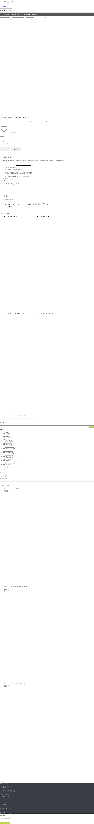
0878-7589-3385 (6, 2)
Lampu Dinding (30, 17)
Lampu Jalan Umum (7, 452)
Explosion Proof (6, 433)
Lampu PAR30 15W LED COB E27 (18, 683)
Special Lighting (6, 467)
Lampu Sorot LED (9, 445)
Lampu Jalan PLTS (9, 455)
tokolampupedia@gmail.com (8, 790)
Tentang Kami (26, 14)
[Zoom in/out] (0, 815)
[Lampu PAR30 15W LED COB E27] (7, 686)
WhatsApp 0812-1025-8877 (8, 1)
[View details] (18, 264)
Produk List (6, 14)
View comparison (4, 822)
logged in (10, 206)
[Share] (3, 815)
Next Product (16, 17)
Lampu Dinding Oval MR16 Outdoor (23, 165)
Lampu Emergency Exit (10, 440)
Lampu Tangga (6, 464)
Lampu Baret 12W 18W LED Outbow (18, 488)
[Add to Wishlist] (3, 217)
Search (91, 426)
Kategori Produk (16, 14)
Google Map (2, 812)
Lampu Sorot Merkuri (9, 447)
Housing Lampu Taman (10, 461)
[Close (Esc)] (4, 815)
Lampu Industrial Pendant (8, 451)
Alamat (34, 14)
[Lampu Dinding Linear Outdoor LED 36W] (7, 591)
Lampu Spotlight (6, 459)
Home (22, 17)
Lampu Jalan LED (8, 453)
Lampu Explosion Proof (7, 443)
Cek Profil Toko (3, 804)
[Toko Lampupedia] (5, 7)
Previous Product (5, 17)
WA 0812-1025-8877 (4, 808)
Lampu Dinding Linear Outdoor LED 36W (19, 586)
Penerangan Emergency (10, 441)
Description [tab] (5, 149)
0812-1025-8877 (5, 478)
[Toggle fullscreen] (1, 815)
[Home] (1, 14)
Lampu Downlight (6, 437)
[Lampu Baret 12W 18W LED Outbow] (7, 493)
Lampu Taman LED (9, 463)
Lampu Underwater (7, 465)
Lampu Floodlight (6, 444)
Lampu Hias (5, 449)
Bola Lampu (5, 432)
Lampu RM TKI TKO (7, 457)
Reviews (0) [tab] (16, 149)
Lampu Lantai (5, 456)
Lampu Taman (6, 460)
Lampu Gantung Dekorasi (8, 448)
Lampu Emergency (6, 439)
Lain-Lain (4, 435)
